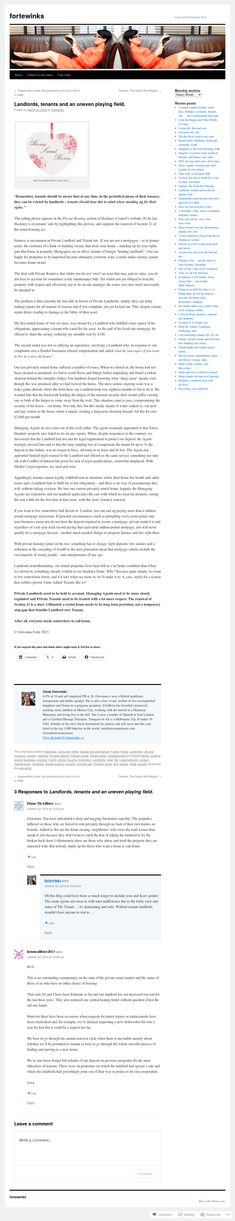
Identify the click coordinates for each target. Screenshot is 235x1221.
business (29, 760)
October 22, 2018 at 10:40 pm (63, 886)
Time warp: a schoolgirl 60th (194, 173)
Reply (30, 866)
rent (115, 764)
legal (110, 760)
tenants (142, 764)
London (31, 756)
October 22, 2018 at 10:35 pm (45, 957)
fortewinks (27, 15)
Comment (145, 1174)
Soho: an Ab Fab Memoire (193, 273)
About (18, 75)
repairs (123, 764)
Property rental (79, 756)
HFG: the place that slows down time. (199, 161)
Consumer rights (68, 751)
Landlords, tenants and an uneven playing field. (69, 103)
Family (115, 751)
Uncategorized (116, 756)
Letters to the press (40, 75)
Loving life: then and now (193, 128)
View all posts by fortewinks (63, 737)
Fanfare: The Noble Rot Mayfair (140, 90)
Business (50, 751)
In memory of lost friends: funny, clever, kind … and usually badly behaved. (197, 281)
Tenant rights (98, 756)
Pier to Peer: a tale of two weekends (198, 268)
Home (124, 751)
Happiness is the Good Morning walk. (200, 148)
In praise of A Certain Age (193, 322)
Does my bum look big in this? (195, 206)
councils (42, 760)
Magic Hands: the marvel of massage (199, 376)
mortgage (38, 764)
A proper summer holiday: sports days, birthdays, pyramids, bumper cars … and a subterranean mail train (198, 111)
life (116, 760)
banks (145, 756)
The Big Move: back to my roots (196, 136)
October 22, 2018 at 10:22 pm (45, 809)
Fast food (64, 75)
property (43, 756)
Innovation (84, 760)
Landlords (135, 751)
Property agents (59, 756)
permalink (25, 768)
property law (84, 764)
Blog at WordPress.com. (212, 1201)
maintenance (22, 764)
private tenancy (54, 764)
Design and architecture (95, 751)
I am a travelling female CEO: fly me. (199, 335)
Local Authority (128, 760)
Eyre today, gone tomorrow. (194, 388)
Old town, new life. (189, 132)
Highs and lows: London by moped (198, 372)
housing (72, 760)
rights (132, 764)
